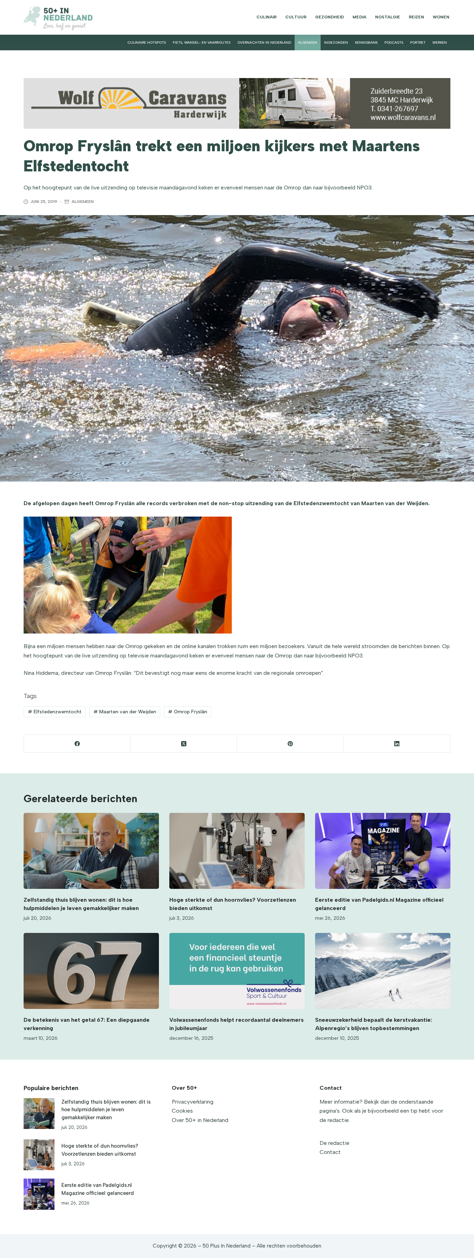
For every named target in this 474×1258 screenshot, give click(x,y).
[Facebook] (77, 744)
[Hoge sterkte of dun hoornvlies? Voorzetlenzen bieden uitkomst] (237, 851)
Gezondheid (329, 17)
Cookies (182, 1110)
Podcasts (393, 42)
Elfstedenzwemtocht (55, 712)
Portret (417, 42)
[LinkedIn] (397, 744)
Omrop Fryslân (187, 712)
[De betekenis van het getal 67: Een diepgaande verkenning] (91, 971)
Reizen (416, 17)
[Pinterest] (290, 744)
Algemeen (307, 42)
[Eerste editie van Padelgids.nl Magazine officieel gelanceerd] (382, 851)
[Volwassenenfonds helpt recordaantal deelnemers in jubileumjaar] (237, 971)
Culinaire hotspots (146, 42)
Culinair (266, 17)
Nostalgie (387, 17)
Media (359, 17)
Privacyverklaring (192, 1101)
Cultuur (295, 17)
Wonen (441, 17)
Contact (330, 1152)
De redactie (334, 1143)
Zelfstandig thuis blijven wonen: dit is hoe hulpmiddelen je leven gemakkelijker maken (106, 1109)
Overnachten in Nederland (264, 42)
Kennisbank (366, 42)
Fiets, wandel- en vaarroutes (201, 42)
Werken (439, 42)
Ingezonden (336, 42)
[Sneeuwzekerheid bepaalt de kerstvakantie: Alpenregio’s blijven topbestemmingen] (382, 971)
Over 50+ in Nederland (200, 1120)
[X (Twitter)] (183, 744)
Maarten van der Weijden (124, 712)
